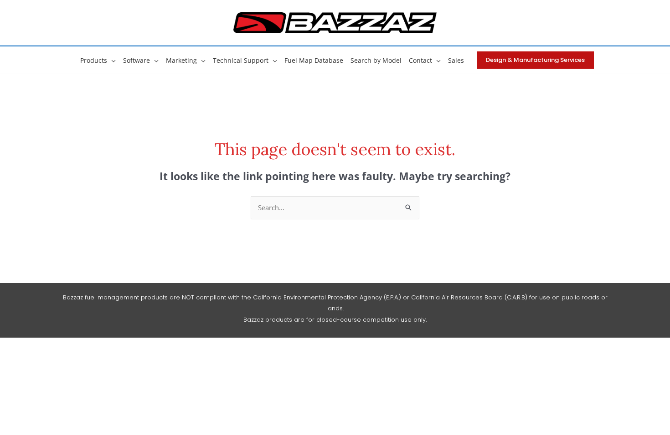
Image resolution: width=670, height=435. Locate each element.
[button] (111, 60)
